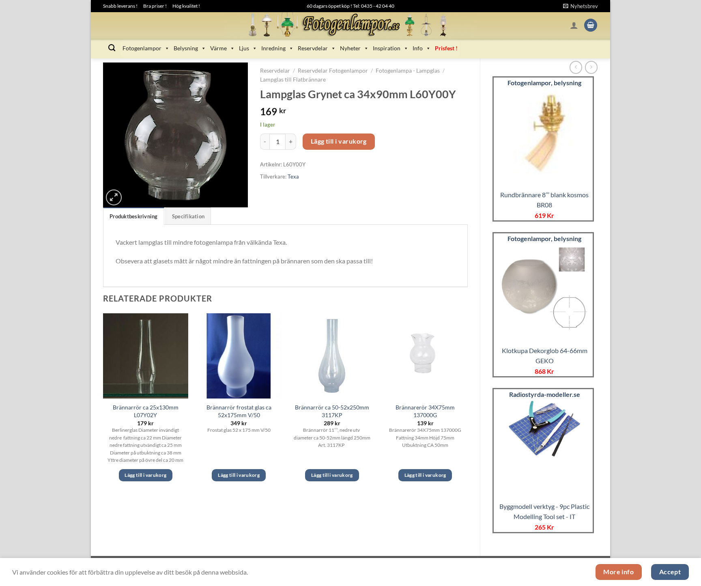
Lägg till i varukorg (339, 141)
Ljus (244, 48)
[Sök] (111, 48)
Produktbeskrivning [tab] (134, 216)
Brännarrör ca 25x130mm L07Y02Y (145, 411)
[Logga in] (574, 25)
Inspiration (386, 48)
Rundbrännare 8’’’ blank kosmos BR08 (544, 200)
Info (418, 48)
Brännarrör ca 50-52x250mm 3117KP (332, 411)
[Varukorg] (590, 25)
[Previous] (103, 404)
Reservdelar (313, 48)
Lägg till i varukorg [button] (145, 475)
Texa (293, 176)
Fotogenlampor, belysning (544, 82)
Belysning (186, 48)
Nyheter (350, 48)
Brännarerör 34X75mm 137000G (425, 411)
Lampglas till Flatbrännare (293, 79)
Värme (218, 48)
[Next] (467, 404)
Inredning (273, 48)
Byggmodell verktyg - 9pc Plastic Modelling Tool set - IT (544, 511)
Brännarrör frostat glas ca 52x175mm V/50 (238, 411)
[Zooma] (114, 197)
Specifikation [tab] (188, 216)
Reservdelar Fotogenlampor (333, 70)
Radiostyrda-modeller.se (544, 394)
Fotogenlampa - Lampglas (408, 70)
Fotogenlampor (142, 48)
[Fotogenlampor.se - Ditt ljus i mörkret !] (350, 25)
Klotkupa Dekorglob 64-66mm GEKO (544, 356)
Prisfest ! (446, 48)
